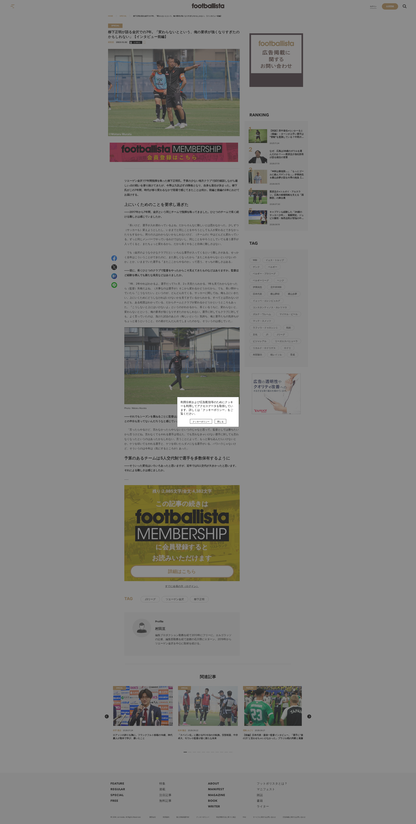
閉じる (220, 421)
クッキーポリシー (201, 421)
